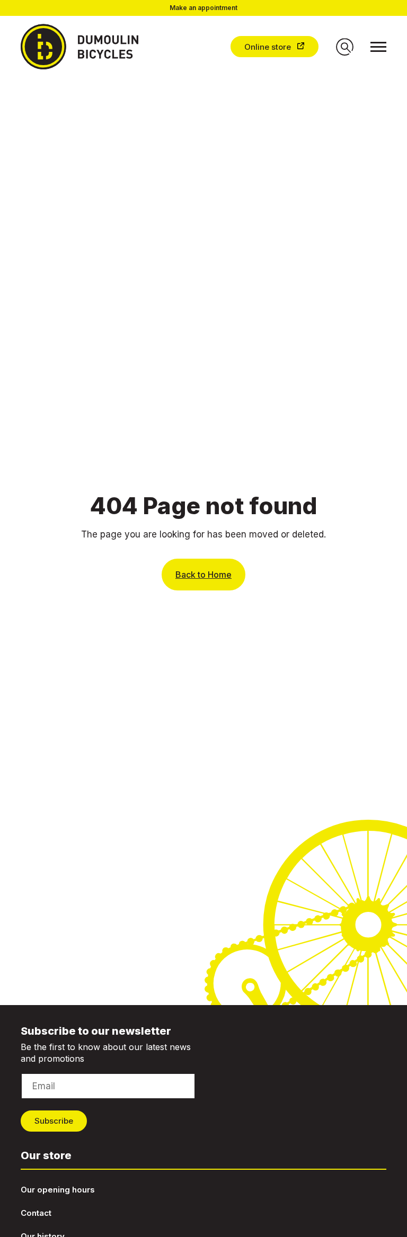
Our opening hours (58, 1190)
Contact (36, 1213)
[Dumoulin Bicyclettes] (88, 46)
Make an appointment (203, 8)
